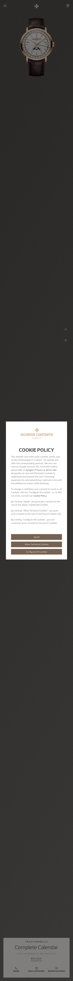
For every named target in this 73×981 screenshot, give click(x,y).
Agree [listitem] (37, 537)
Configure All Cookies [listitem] (36, 551)
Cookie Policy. (40, 495)
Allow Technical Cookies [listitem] (37, 544)
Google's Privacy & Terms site (41, 469)
